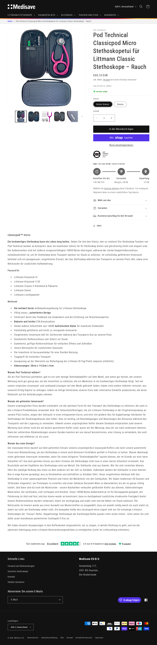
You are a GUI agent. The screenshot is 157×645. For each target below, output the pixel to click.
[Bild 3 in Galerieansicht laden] (46, 116)
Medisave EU (19, 638)
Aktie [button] (99, 225)
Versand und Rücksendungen (21, 566)
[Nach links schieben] (11, 116)
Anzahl (96, 111)
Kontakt (11, 576)
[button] (21, 15)
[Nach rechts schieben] (82, 116)
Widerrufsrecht (32, 638)
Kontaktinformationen (84, 638)
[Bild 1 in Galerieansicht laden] (21, 116)
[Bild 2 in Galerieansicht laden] (33, 116)
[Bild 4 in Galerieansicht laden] (59, 116)
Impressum (99, 638)
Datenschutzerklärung (49, 638)
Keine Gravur (102, 104)
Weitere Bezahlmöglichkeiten (121, 145)
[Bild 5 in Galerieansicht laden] (72, 116)
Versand (106, 80)
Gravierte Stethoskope (18, 571)
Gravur (120, 104)
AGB (62, 638)
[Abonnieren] (59, 599)
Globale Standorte (16, 582)
